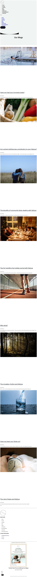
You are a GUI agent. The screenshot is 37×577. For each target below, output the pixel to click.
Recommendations (5, 12)
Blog (3, 8)
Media (3, 9)
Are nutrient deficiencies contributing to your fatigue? (18, 149)
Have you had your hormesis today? (12, 92)
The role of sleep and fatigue (10, 499)
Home (3, 5)
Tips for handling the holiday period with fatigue (16, 268)
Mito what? (4, 325)
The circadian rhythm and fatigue (11, 384)
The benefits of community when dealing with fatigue (18, 210)
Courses (3, 6)
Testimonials (4, 11)
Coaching (3, 7)
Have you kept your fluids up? (10, 441)
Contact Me (4, 13)
